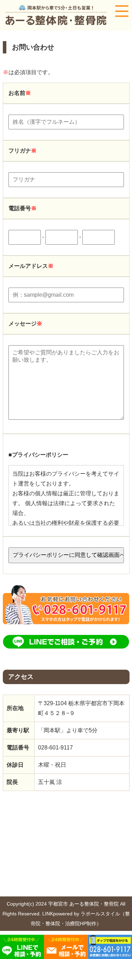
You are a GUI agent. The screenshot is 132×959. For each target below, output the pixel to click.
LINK (47, 913)
